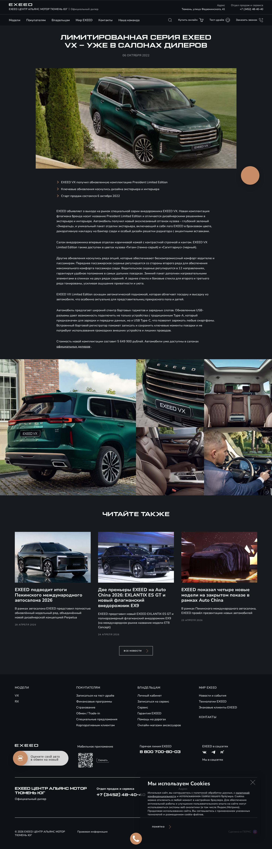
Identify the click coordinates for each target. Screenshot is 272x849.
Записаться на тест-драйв (95, 695)
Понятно (158, 826)
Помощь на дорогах (151, 719)
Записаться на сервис (153, 701)
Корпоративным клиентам (95, 725)
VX (17, 695)
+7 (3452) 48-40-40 (251, 9)
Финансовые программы (94, 701)
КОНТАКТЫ (207, 717)
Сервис (142, 707)
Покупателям (36, 20)
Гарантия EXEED (149, 713)
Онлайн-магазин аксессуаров (159, 725)
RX (17, 701)
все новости (133, 650)
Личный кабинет (149, 695)
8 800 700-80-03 (160, 752)
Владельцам (61, 20)
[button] (252, 782)
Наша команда (129, 20)
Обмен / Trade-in (88, 713)
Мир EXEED (84, 20)
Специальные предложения (96, 719)
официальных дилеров (73, 347)
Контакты (105, 20)
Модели (14, 20)
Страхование (85, 707)
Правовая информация (92, 831)
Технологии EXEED (212, 701)
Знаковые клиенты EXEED (218, 707)
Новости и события (212, 695)
